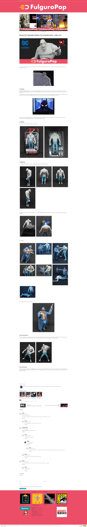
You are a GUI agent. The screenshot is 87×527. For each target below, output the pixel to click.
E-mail (45, 481)
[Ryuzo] (21, 386)
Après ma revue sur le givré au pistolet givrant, (24, 66)
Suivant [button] (66, 22)
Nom (20, 481)
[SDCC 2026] (62, 22)
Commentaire (21, 475)
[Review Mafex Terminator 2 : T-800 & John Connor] (27, 22)
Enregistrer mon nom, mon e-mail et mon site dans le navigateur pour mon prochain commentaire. (31, 486)
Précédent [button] (20, 22)
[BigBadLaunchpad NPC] (45, 22)
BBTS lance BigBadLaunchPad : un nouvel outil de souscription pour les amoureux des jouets (37, 515)
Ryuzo (24, 385)
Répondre (26, 424)
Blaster (32, 514)
